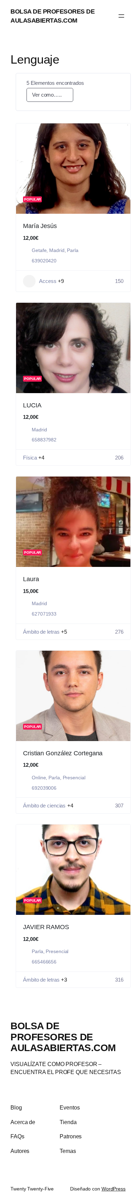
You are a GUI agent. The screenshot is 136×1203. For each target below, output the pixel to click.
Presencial (74, 777)
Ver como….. (47, 95)
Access (47, 281)
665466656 (44, 962)
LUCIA (32, 405)
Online (39, 777)
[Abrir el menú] (121, 16)
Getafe (39, 250)
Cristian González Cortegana (63, 753)
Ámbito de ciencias (44, 805)
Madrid (56, 250)
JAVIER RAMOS (46, 927)
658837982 (44, 439)
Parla (72, 250)
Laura (31, 579)
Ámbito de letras (41, 632)
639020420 (44, 260)
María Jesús (40, 225)
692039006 (44, 788)
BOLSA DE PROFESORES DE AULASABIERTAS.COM (63, 1037)
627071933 (44, 614)
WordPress (113, 1189)
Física (30, 458)
